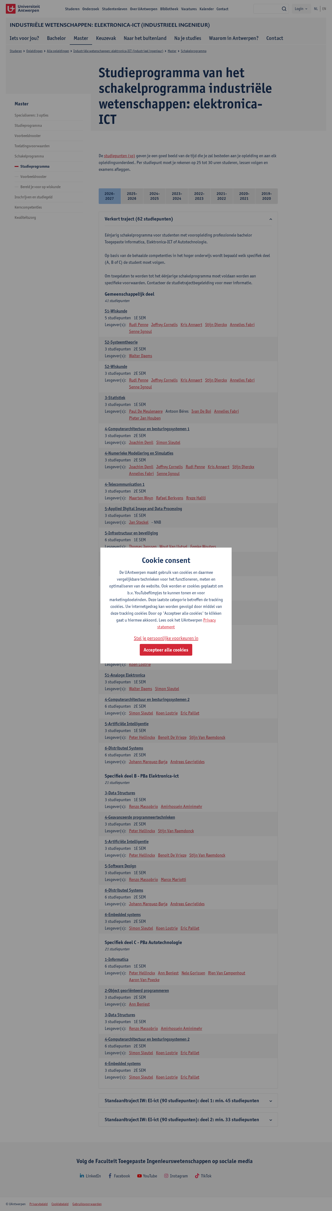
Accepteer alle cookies (166, 650)
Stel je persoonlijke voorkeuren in (166, 638)
